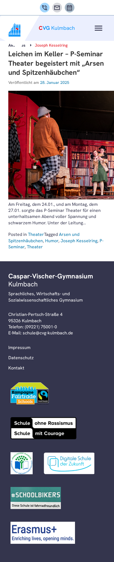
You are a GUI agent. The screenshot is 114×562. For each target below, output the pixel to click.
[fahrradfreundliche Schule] (36, 499)
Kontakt (16, 368)
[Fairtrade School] (30, 394)
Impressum (19, 347)
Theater (36, 234)
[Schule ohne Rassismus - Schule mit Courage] (43, 429)
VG (57, 28)
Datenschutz (21, 358)
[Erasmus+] (43, 533)
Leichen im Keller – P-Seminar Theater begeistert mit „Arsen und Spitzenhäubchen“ (56, 63)
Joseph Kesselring (79, 241)
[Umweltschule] (22, 464)
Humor (51, 241)
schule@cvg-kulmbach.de (48, 333)
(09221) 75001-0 (41, 327)
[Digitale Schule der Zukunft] (69, 464)
